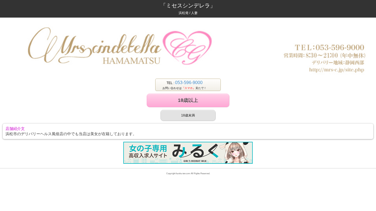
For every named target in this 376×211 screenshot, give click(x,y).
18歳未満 (188, 115)
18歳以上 (188, 100)
